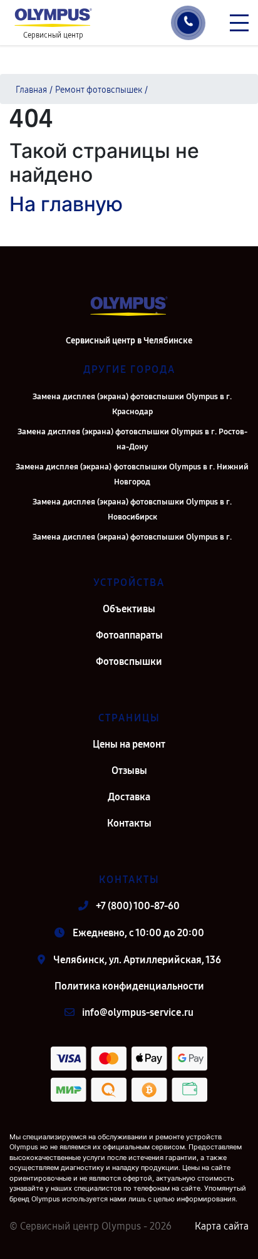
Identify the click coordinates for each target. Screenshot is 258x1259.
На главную (66, 204)
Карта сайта (222, 1226)
